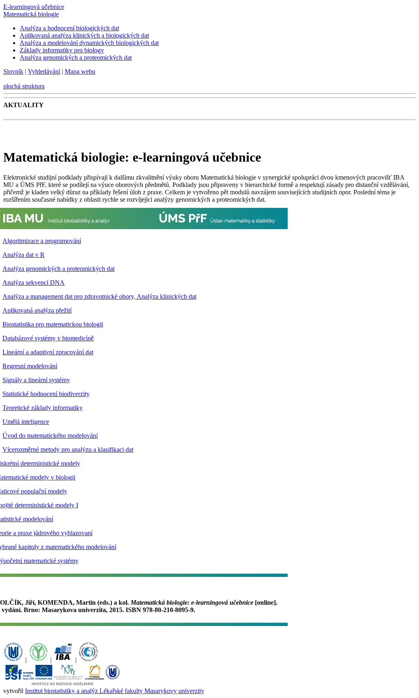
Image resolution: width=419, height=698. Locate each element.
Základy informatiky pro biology (62, 50)
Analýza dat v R (23, 254)
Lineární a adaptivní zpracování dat (47, 352)
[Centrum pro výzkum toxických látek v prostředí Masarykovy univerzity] (88, 659)
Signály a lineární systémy (36, 379)
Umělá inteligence (25, 421)
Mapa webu (80, 71)
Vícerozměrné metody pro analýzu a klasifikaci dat (67, 449)
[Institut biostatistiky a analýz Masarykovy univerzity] (63, 659)
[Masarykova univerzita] (13, 659)
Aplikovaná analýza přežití (37, 310)
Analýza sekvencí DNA (33, 282)
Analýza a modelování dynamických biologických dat (89, 42)
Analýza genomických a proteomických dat (76, 57)
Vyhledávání (44, 71)
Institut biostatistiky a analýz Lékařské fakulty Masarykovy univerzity (114, 690)
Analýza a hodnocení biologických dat (69, 28)
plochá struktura (24, 86)
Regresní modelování (29, 366)
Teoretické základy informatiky (42, 407)
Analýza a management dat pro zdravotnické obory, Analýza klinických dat (99, 296)
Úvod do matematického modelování (50, 435)
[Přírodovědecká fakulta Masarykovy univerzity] (38, 659)
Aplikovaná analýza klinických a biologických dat (84, 35)
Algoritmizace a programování (41, 240)
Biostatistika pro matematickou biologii (52, 324)
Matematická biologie (31, 14)
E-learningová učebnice (33, 6)
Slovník (13, 71)
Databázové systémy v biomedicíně (48, 338)
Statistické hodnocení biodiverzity (46, 393)
